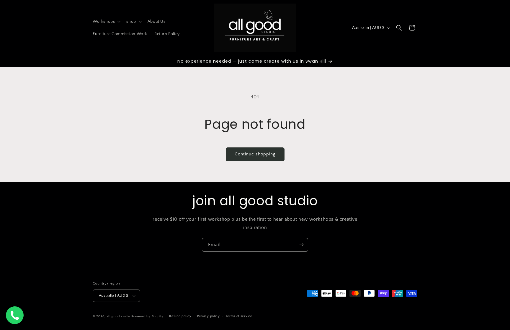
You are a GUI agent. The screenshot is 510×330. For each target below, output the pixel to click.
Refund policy (180, 316)
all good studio (118, 316)
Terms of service (238, 316)
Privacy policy (208, 316)
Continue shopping (255, 154)
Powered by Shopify (147, 316)
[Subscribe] (301, 245)
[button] (106, 21)
